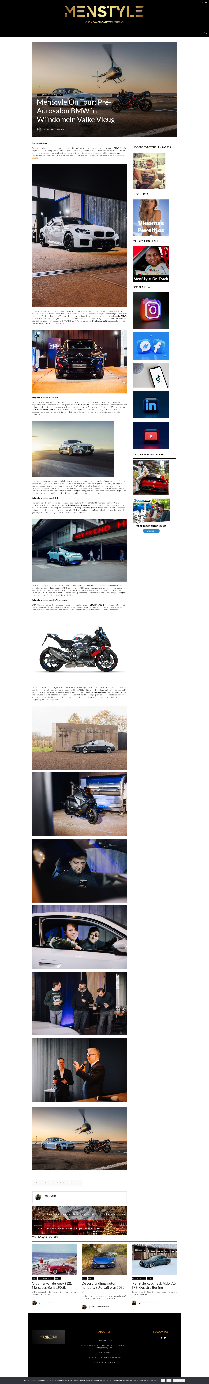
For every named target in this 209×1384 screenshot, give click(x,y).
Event (39, 94)
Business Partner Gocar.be (104, 1362)
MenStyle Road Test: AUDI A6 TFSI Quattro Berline (154, 1285)
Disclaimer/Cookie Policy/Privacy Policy (104, 1357)
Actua (84, 1278)
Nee (169, 1380)
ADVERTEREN (105, 1352)
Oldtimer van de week (46, 1278)
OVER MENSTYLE (104, 1340)
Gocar (35, 1278)
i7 (118, 311)
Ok (163, 1380)
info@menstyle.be (104, 1348)
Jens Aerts (50, 130)
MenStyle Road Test (139, 1278)
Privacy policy (179, 1380)
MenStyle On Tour (49, 94)
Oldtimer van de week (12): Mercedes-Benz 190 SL (52, 1285)
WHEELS (60, 94)
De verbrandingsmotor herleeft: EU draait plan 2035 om (103, 1287)
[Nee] (206, 1380)
